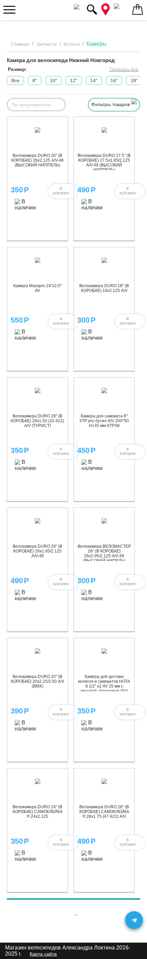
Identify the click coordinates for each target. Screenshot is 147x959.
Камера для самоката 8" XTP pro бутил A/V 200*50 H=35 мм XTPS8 (104, 421)
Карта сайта (43, 954)
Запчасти (46, 44)
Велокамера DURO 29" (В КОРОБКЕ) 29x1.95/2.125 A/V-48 (37, 551)
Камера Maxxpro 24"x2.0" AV (37, 288)
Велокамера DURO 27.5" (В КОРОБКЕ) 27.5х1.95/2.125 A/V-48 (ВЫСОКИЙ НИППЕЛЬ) (104, 162)
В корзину (61, 191)
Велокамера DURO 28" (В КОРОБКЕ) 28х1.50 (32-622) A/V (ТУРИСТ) (37, 421)
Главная (20, 44)
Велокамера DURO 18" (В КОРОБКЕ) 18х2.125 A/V (104, 288)
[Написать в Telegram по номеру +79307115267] (134, 920)
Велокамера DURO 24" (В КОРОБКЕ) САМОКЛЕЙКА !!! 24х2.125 (38, 812)
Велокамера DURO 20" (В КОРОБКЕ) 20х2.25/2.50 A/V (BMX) (37, 681)
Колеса (72, 44)
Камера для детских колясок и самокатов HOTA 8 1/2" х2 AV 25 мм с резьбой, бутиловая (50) (104, 683)
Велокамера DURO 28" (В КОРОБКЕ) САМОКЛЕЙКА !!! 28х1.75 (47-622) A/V (104, 812)
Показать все (123, 69)
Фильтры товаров (111, 104)
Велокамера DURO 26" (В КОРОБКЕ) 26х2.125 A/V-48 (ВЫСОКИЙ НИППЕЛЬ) (37, 160)
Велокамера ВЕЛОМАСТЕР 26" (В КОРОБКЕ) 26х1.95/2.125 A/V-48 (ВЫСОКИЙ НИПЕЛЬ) (104, 553)
